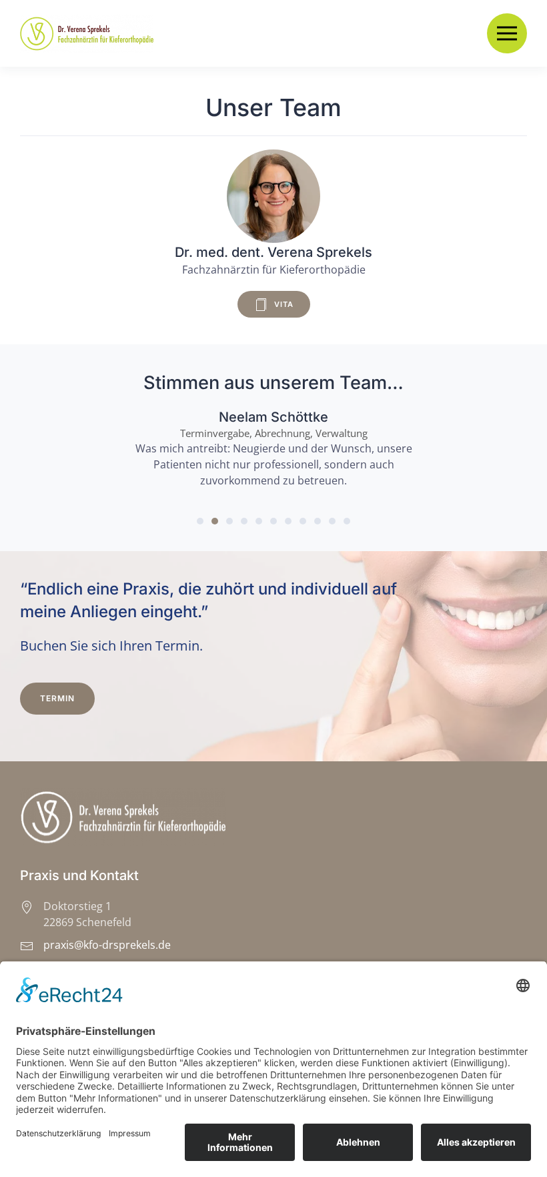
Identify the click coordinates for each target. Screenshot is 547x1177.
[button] (507, 33)
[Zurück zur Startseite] (88, 33)
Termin (57, 698)
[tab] (200, 521)
